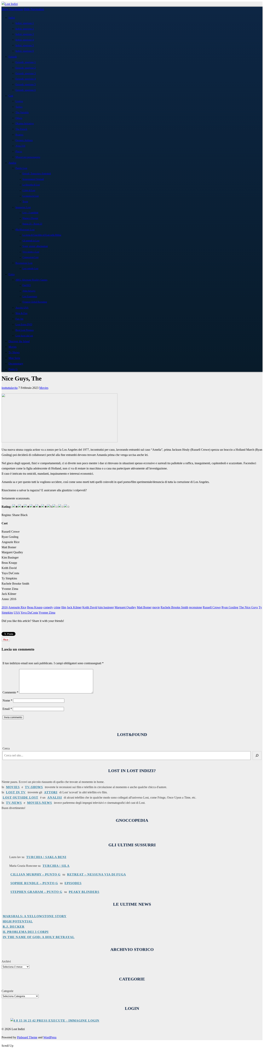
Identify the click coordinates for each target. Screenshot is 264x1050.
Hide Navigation (34, 9)
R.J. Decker (14, 926)
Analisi (12, 162)
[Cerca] (257, 755)
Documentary (16, 363)
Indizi (12, 17)
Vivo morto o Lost (30, 252)
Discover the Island (19, 341)
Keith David (89, 607)
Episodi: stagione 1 (25, 62)
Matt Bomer (144, 607)
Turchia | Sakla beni (46, 857)
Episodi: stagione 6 (25, 90)
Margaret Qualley (125, 607)
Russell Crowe (212, 607)
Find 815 (26, 285)
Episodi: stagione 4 (25, 78)
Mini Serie (14, 357)
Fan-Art (19, 318)
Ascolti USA (21, 307)
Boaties (19, 134)
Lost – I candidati (30, 212)
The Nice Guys (248, 607)
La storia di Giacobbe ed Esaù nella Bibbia (41, 235)
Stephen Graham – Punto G (36, 891)
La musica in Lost (30, 196)
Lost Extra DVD (23, 324)
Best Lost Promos (24, 330)
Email (7, 708)
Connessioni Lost (30, 257)
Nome (7, 700)
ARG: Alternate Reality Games (31, 279)
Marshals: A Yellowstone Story (34, 916)
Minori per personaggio (27, 157)
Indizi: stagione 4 (24, 39)
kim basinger (106, 607)
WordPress (49, 1037)
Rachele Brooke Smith (174, 607)
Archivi (6, 961)
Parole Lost (21, 168)
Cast (11, 95)
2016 (5, 607)
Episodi (13, 56)
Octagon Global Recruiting (34, 302)
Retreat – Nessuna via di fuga (96, 874)
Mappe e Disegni (30, 218)
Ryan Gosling (229, 607)
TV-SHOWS (34, 787)
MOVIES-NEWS (39, 802)
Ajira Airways (28, 291)
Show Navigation (12, 9)
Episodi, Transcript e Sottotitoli (36, 173)
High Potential (18, 921)
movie (156, 607)
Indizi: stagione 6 (24, 50)
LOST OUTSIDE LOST (20, 797)
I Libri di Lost (28, 190)
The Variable (22, 112)
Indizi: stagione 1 (24, 23)
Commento (10, 692)
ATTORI (50, 792)
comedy (48, 607)
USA (17, 612)
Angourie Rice (17, 607)
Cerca (6, 748)
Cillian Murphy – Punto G (35, 874)
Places (18, 151)
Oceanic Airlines (24, 140)
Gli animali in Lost (30, 240)
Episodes (73, 883)
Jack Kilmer (74, 607)
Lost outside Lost (30, 268)
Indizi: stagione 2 (24, 28)
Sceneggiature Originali (33, 179)
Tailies (18, 106)
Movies (12, 346)
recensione (195, 607)
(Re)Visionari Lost (25, 229)
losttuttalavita (10, 387)
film (63, 607)
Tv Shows (14, 352)
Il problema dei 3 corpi (26, 931)
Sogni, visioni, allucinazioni (35, 246)
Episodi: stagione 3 (25, 73)
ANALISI (54, 797)
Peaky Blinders (84, 891)
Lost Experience (29, 296)
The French (21, 129)
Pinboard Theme (27, 1037)
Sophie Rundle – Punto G (34, 883)
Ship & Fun (21, 313)
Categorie (7, 991)
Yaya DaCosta (29, 612)
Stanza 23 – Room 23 (32, 224)
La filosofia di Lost (31, 185)
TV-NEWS (14, 802)
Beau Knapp (35, 607)
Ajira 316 (20, 145)
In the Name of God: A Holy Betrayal (39, 937)
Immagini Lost (23, 207)
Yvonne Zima (47, 612)
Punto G (13, 369)
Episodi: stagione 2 (25, 67)
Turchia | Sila (56, 865)
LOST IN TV (16, 792)
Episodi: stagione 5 (25, 84)
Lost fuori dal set (24, 335)
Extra (11, 274)
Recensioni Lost (23, 262)
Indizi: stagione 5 (24, 45)
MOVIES (13, 787)
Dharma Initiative (24, 123)
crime (57, 607)
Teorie (25, 201)
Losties (19, 101)
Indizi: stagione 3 (24, 34)
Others (18, 118)
